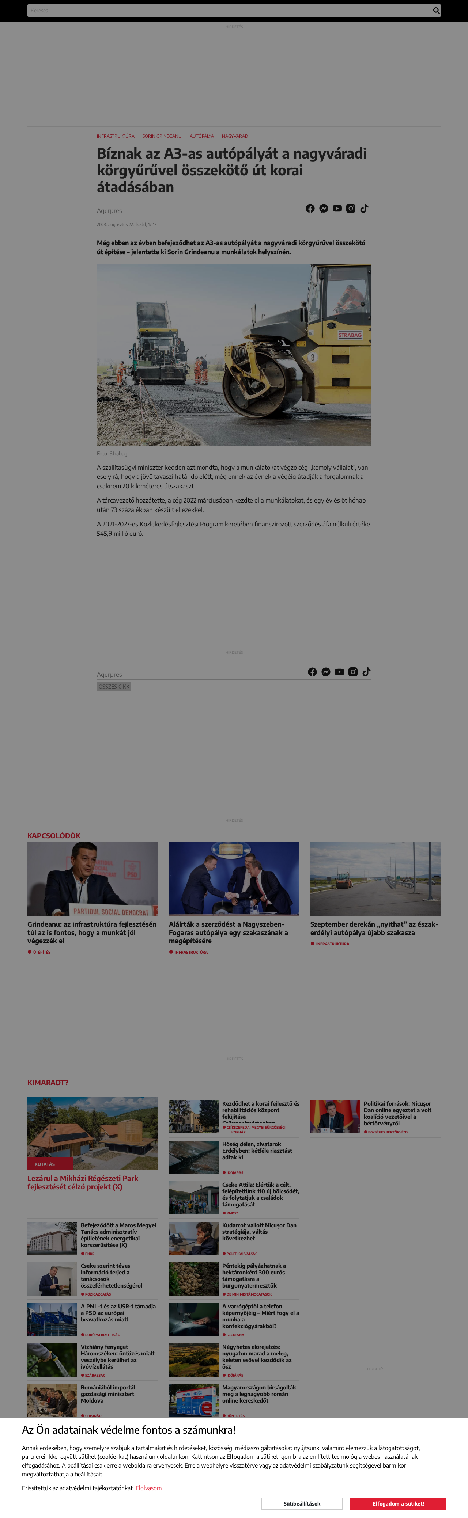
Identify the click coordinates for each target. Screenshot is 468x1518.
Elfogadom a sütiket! (398, 1503)
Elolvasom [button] (149, 1488)
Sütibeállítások (302, 1503)
